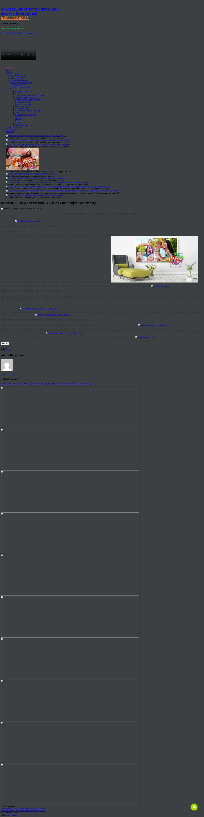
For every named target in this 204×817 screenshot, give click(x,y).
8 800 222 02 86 (15, 18)
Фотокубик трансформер (20, 87)
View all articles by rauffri (8, 374)
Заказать (5, 343)
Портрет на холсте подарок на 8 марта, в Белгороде (73, 384)
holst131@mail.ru (11, 815)
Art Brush (19, 123)
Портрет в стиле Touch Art (25, 115)
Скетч (17, 113)
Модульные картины (23, 125)
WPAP (17, 117)
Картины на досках (23, 104)
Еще (12, 89)
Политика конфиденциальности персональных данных (23, 811)
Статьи (8, 350)
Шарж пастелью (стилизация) (32, 95)
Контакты (10, 132)
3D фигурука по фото (14, 127)
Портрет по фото (12, 74)
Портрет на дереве (22, 102)
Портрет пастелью (22, 108)
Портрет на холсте (17, 76)
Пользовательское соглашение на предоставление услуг (23, 809)
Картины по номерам (19, 81)
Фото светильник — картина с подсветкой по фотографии (25, 384)
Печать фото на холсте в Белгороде (29, 100)
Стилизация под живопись (26, 98)
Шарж (17, 93)
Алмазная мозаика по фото (21, 83)
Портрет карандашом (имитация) (28, 110)
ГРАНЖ (18, 119)
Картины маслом (22, 106)
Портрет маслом (16, 78)
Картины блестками (18, 85)
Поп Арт (18, 121)
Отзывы (9, 72)
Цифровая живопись (23, 91)
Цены (8, 70)
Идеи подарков (12, 130)
